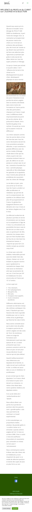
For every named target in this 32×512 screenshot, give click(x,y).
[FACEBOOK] (16, 482)
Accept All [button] (15, 508)
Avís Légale (16, 491)
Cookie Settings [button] (6, 508)
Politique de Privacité (16, 493)
